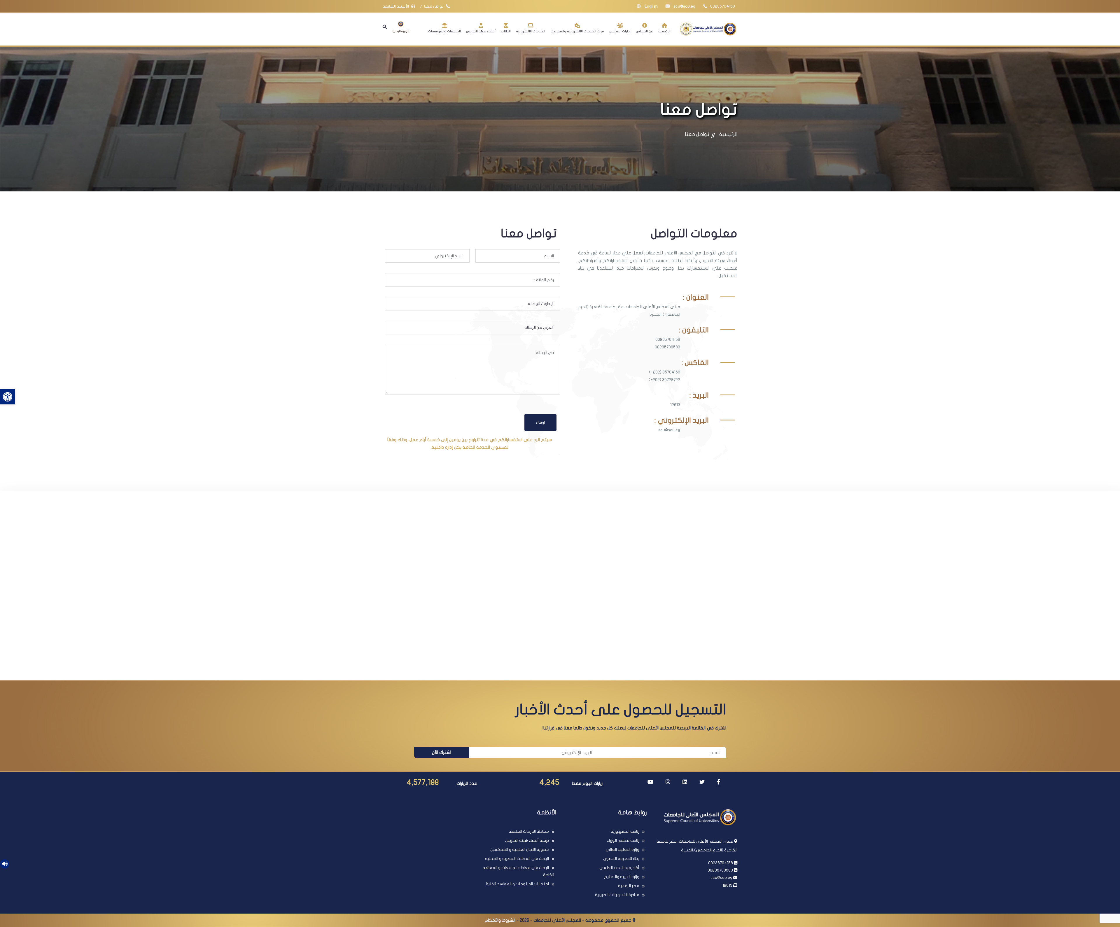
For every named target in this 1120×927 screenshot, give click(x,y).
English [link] (651, 6)
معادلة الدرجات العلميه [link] (529, 831)
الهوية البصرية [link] (400, 31)
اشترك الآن (441, 752)
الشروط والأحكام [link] (500, 920)
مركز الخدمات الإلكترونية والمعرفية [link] (577, 31)
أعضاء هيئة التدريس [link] (481, 31)
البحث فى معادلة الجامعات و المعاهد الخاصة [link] (518, 871)
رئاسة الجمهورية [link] (625, 831)
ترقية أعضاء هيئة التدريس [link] (527, 840)
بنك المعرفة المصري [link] (621, 858)
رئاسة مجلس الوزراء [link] (623, 840)
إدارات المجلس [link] (620, 31)
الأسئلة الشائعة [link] (396, 6)
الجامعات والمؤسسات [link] (444, 31)
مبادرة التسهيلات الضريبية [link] (617, 895)
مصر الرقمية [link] (628, 886)
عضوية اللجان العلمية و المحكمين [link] (519, 849)
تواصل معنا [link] (434, 6)
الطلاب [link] (506, 31)
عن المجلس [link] (644, 31)
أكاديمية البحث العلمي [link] (619, 867)
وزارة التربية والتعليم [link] (621, 876)
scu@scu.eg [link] (684, 6)
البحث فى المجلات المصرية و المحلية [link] (517, 858)
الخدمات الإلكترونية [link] (530, 31)
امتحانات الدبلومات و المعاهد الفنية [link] (517, 884)
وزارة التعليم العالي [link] (622, 849)
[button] (385, 27)
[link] (7, 396)
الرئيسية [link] (664, 31)
